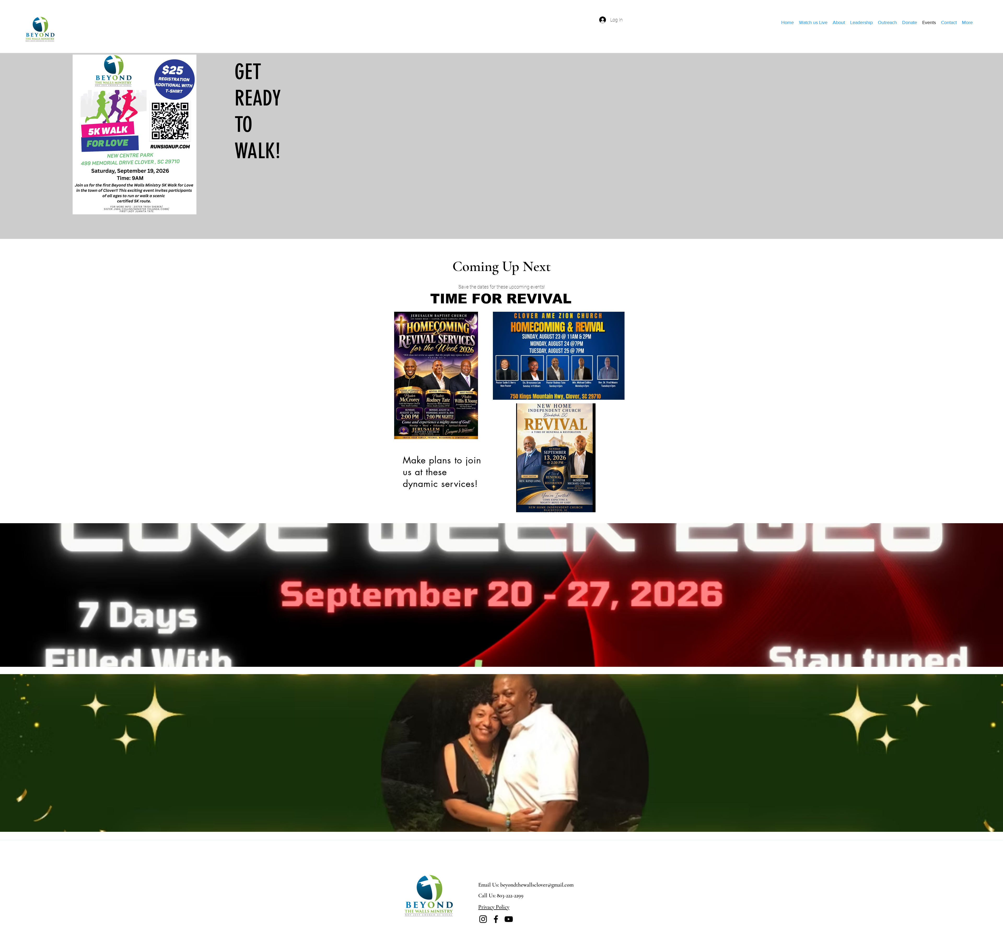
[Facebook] (496, 919)
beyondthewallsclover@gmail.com (537, 885)
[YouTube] (509, 919)
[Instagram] (483, 919)
